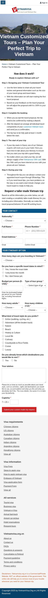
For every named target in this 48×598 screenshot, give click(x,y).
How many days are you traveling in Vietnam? (24, 256)
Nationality (7, 216)
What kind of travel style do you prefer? (20, 316)
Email (4, 245)
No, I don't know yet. (14, 276)
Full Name (7, 227)
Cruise (8, 346)
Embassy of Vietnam (13, 478)
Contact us (8, 542)
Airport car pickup (11, 518)
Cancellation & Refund (14, 554)
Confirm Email (30, 245)
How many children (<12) (34, 304)
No (15, 360)
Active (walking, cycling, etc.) (17, 319)
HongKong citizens (12, 450)
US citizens (9, 431)
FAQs (6, 546)
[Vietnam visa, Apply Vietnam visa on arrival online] (24, 9)
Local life (9, 336)
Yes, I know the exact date (16, 269)
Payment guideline (12, 558)
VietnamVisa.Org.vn (27, 591)
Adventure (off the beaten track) (18, 323)
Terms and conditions (13, 562)
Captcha (6, 398)
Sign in (44, 3)
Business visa (10, 506)
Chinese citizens (11, 427)
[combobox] (28, 231)
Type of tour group (34, 281)
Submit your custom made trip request (19, 410)
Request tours (10, 526)
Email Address (9, 237)
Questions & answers (13, 550)
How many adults (10, 303)
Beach (8, 329)
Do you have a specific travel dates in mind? (23, 266)
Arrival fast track (11, 514)
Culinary (9, 339)
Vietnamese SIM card (32, 160)
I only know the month (14, 273)
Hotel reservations (12, 522)
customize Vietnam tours (33, 127)
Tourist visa (9, 502)
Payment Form (10, 486)
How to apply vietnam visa (15, 474)
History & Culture (12, 333)
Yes (6, 360)
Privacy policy (10, 566)
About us (7, 538)
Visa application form (13, 482)
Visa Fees (8, 466)
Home (4, 64)
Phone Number (32, 227)
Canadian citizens (11, 438)
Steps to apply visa (12, 470)
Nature (8, 326)
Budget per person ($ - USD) (12, 282)
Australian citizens (12, 434)
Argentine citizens (11, 446)
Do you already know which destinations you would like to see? (23, 356)
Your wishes (7, 366)
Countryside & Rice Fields (16, 343)
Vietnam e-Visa (10, 510)
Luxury (8, 350)
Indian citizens (10, 442)
